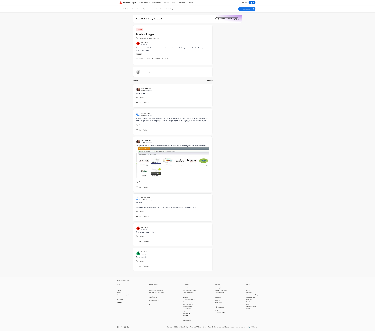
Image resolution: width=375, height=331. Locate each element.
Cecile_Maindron (146, 88)
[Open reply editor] (172, 72)
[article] (172, 95)
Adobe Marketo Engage (141, 9)
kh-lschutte (144, 252)
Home (120, 9)
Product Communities (128, 9)
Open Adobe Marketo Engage (228, 19)
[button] (246, 9)
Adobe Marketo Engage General (156, 9)
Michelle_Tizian (145, 113)
